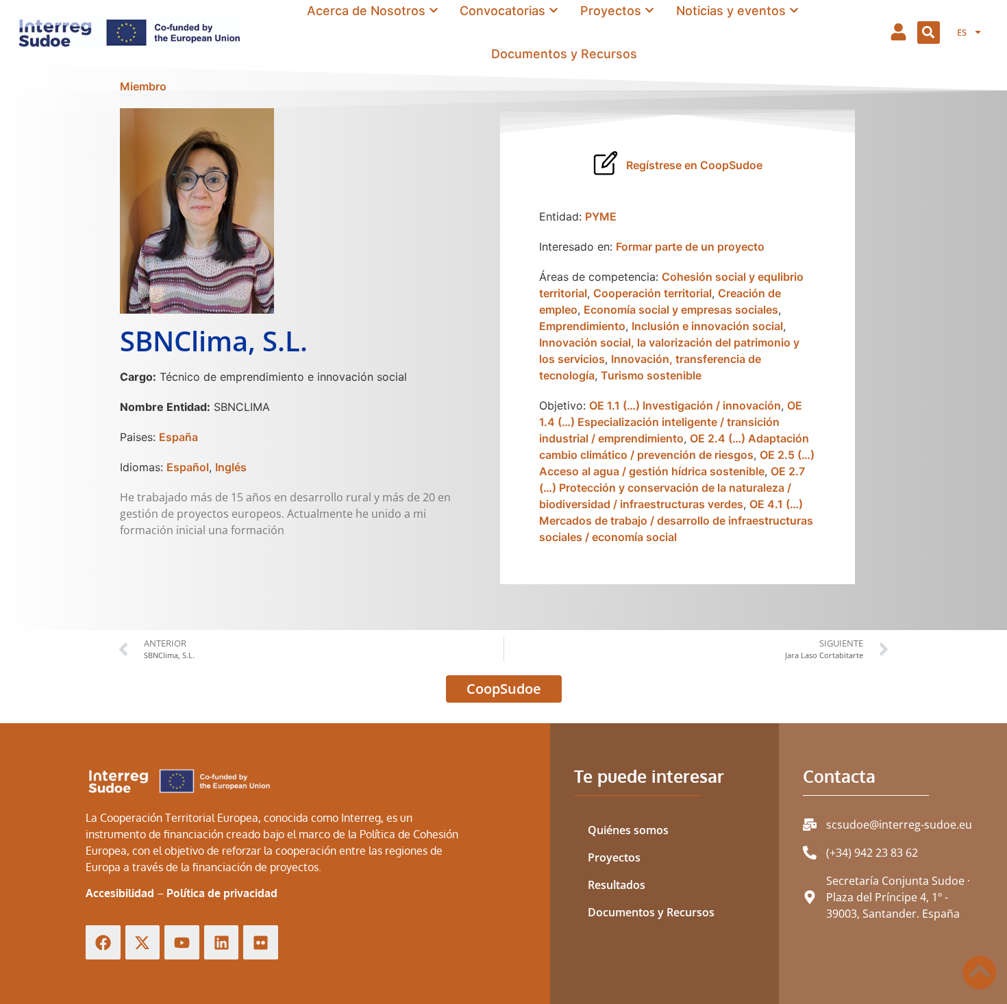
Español (187, 467)
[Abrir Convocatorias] (553, 10)
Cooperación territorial (652, 293)
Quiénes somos (628, 830)
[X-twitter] (142, 942)
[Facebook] (103, 942)
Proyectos (614, 857)
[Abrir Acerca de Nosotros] (433, 10)
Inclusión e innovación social (707, 326)
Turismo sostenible (651, 375)
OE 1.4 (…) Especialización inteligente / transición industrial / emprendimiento (670, 422)
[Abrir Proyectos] (649, 10)
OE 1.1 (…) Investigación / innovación (685, 405)
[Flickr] (260, 942)
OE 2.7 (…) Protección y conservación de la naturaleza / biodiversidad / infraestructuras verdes (672, 487)
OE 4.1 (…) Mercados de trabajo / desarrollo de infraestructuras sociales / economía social (676, 520)
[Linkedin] (221, 942)
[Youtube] (181, 942)
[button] (928, 32)
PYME (601, 216)
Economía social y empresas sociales (681, 309)
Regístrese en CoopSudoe (694, 165)
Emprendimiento (582, 326)
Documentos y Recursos (651, 912)
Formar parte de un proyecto (690, 246)
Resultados (616, 884)
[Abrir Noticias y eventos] (794, 10)
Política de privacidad (221, 893)
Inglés (231, 467)
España (178, 437)
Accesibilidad (120, 893)
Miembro (143, 86)
